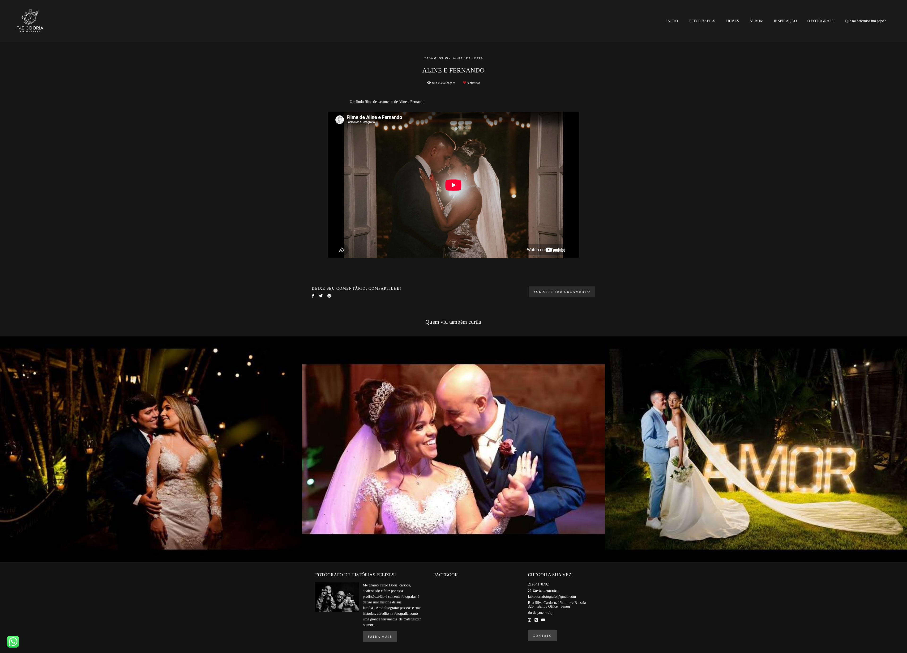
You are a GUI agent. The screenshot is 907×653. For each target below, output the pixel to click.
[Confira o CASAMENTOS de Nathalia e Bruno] (756, 449)
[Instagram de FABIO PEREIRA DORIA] (529, 620)
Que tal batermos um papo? (865, 21)
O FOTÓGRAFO (820, 21)
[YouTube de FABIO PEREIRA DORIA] (543, 620)
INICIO (672, 21)
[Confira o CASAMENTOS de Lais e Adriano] (453, 449)
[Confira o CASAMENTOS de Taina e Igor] (151, 449)
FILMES (732, 21)
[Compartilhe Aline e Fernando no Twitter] (321, 296)
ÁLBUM (756, 21)
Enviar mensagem (546, 590)
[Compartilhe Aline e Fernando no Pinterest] (329, 296)
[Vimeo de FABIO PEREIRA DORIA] (536, 620)
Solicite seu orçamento (562, 291)
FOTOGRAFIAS (702, 21)
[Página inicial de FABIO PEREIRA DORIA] (34, 21)
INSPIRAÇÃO (785, 21)
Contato (542, 635)
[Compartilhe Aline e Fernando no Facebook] (313, 296)
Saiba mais (380, 636)
